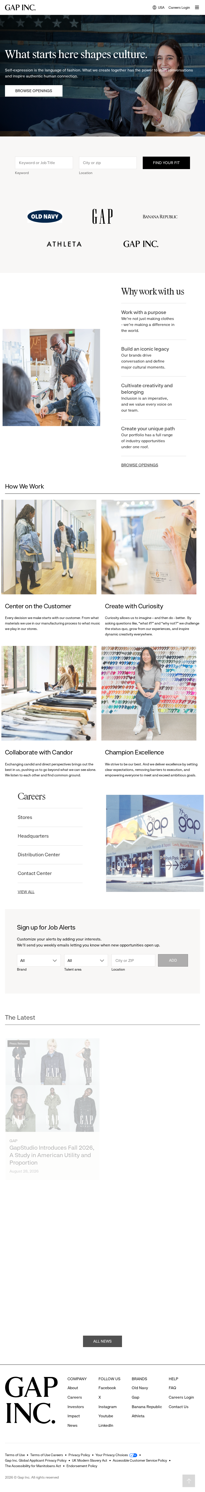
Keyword (22, 173)
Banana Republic (147, 1406)
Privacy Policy (79, 1455)
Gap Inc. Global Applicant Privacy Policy (35, 1460)
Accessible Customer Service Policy (140, 1460)
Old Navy (119, 1290)
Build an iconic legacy (143, 358)
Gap (14, 1128)
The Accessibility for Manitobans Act (33, 1466)
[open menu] (197, 7)
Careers (75, 1397)
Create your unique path (145, 437)
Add (173, 960)
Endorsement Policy (81, 1466)
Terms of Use (15, 1455)
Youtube (105, 1416)
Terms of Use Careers (46, 1455)
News (73, 1425)
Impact (74, 1416)
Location (85, 173)
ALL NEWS (102, 1336)
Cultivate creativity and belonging (144, 398)
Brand (21, 969)
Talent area (73, 969)
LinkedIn (105, 1425)
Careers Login (179, 7)
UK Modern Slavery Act (89, 1460)
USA (158, 7)
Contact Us (178, 1406)
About (73, 1387)
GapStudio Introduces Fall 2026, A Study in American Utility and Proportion (52, 1143)
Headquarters (36, 836)
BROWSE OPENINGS (137, 465)
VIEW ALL (29, 891)
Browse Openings (33, 90)
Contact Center (38, 873)
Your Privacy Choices (112, 1455)
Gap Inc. (118, 1129)
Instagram (107, 1406)
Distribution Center (42, 855)
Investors (76, 1406)
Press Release (19, 1031)
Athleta (138, 1416)
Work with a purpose (145, 321)
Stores (28, 817)
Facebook (107, 1387)
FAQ (172, 1387)
